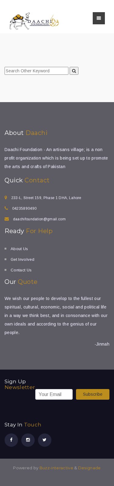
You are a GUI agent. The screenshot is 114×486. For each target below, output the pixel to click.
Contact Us (21, 270)
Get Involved (22, 259)
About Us (19, 248)
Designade (89, 467)
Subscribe (92, 394)
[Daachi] (34, 21)
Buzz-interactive (55, 467)
